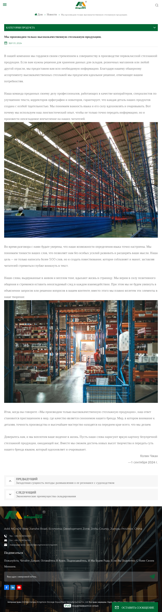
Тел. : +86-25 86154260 (20, 536)
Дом (40, 14)
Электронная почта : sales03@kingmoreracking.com (33, 545)
